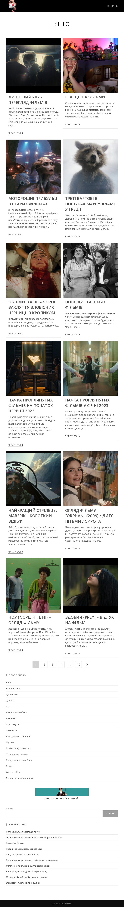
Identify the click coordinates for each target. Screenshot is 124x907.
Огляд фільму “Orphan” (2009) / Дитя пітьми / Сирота (89, 516)
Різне (9, 766)
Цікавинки (12, 694)
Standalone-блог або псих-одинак (23, 882)
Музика (10, 742)
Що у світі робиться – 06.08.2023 (22, 854)
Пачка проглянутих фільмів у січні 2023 (87, 402)
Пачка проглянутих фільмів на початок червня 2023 (30, 405)
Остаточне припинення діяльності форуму (28, 865)
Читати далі (15, 133)
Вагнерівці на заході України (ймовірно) (26, 871)
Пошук (9, 808)
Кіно (8, 682)
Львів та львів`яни (16, 712)
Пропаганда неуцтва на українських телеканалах (32, 860)
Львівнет (11, 718)
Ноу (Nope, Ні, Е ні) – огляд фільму (29, 619)
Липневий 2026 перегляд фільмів (27, 99)
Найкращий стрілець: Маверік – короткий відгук (32, 516)
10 (78, 664)
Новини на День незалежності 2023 (24, 848)
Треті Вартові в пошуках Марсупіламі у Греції (90, 204)
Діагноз (10, 700)
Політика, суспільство (18, 748)
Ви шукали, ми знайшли (19, 760)
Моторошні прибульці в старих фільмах (33, 201)
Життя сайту (13, 772)
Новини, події (13, 688)
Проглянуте (12, 724)
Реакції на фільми (85, 97)
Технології (11, 730)
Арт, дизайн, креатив (18, 736)
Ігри (8, 706)
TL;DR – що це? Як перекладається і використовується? (34, 837)
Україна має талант (17, 754)
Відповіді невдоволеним (19, 778)
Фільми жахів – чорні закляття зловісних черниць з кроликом (31, 307)
